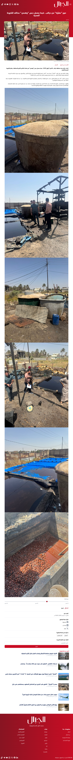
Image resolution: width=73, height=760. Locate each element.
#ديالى (56, 65)
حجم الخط (66, 599)
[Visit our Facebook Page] (15, 4)
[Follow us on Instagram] (10, 4)
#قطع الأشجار (21, 732)
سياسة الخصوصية (66, 737)
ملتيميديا (45, 752)
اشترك (36, 646)
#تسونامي (21, 740)
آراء (46, 746)
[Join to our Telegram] (5, 4)
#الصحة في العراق (64, 65)
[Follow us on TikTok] (2, 4)
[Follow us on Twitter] (12, 4)
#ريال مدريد (21, 737)
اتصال (69, 732)
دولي (46, 737)
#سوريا (22, 743)
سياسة (45, 732)
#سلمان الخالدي (20, 734)
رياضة (46, 749)
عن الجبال (68, 734)
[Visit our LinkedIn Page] (18, 4)
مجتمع (67, 19)
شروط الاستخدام (66, 740)
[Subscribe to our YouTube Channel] (7, 4)
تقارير (46, 743)
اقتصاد (45, 734)
